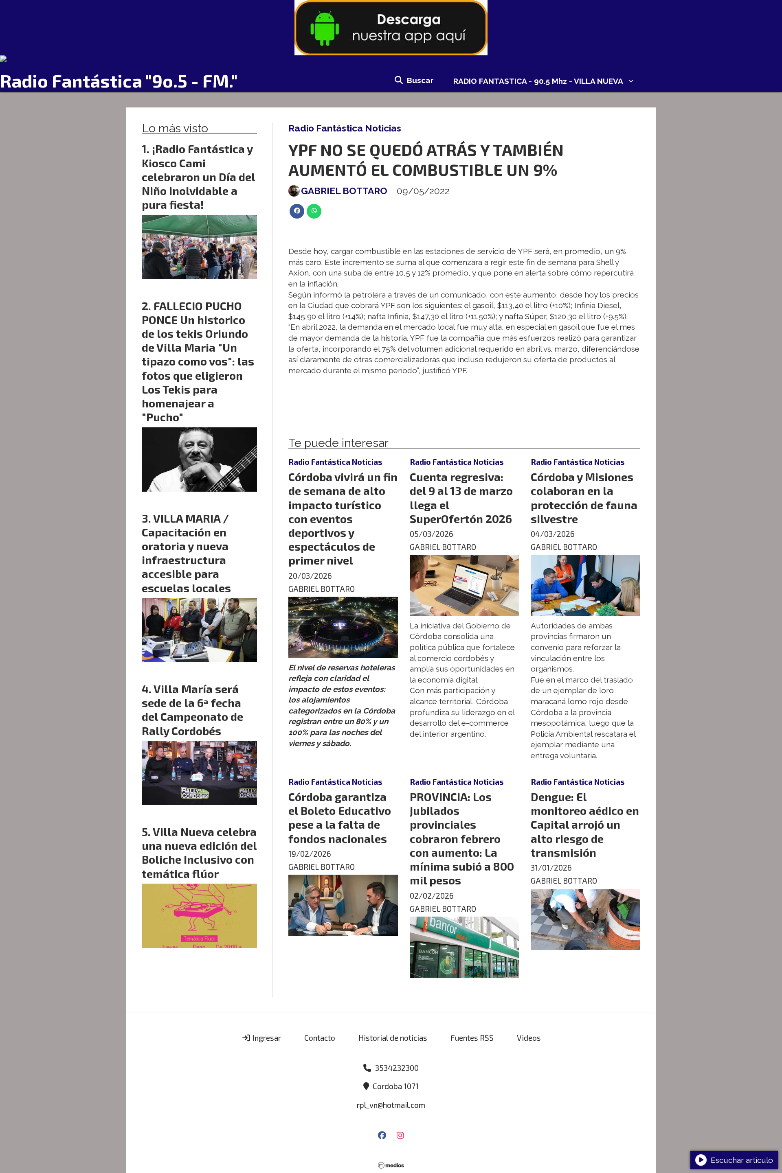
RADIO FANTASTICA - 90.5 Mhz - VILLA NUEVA (538, 81)
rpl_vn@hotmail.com (391, 1105)
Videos (529, 1037)
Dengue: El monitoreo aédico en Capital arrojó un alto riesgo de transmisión (585, 824)
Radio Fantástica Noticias (344, 128)
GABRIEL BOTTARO (344, 191)
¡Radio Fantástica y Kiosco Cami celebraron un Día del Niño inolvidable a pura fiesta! (198, 176)
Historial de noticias (392, 1037)
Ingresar (266, 1037)
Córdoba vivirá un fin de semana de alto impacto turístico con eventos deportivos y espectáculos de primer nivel (343, 518)
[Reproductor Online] (391, 58)
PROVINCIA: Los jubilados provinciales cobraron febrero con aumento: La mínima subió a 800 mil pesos (462, 838)
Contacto (319, 1037)
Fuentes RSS (472, 1037)
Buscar (420, 80)
